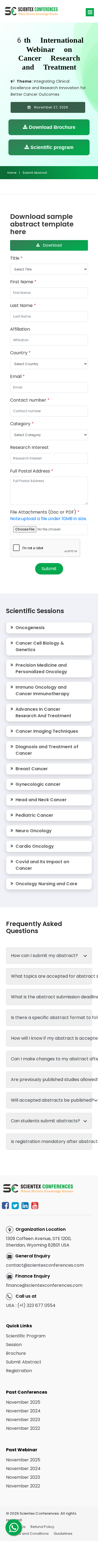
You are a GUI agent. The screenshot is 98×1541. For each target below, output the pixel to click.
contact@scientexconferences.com (45, 1265)
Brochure (16, 1353)
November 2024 (23, 1411)
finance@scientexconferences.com (44, 1285)
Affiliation (20, 329)
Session (14, 1344)
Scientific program (51, 147)
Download (51, 245)
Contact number (30, 400)
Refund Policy (42, 1526)
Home (11, 172)
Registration (19, 1371)
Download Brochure (51, 127)
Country (20, 353)
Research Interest (29, 447)
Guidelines (63, 1533)
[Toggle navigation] (90, 12)
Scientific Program (25, 1336)
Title (16, 258)
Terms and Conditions (29, 1533)
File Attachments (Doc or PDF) (48, 515)
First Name (23, 282)
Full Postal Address (31, 471)
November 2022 (23, 1428)
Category (22, 424)
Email (17, 376)
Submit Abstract (23, 1362)
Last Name (23, 305)
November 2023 (23, 1419)
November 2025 (23, 1402)
